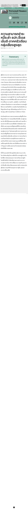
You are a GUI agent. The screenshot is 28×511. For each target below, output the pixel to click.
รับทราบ (23, 5)
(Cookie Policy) (15, 5)
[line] (18, 22)
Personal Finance (8, 7)
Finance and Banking (19, 7)
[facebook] (10, 22)
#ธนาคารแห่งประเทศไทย (14, 26)
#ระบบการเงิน (22, 26)
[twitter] (14, 22)
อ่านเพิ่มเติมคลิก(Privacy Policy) (6, 5)
